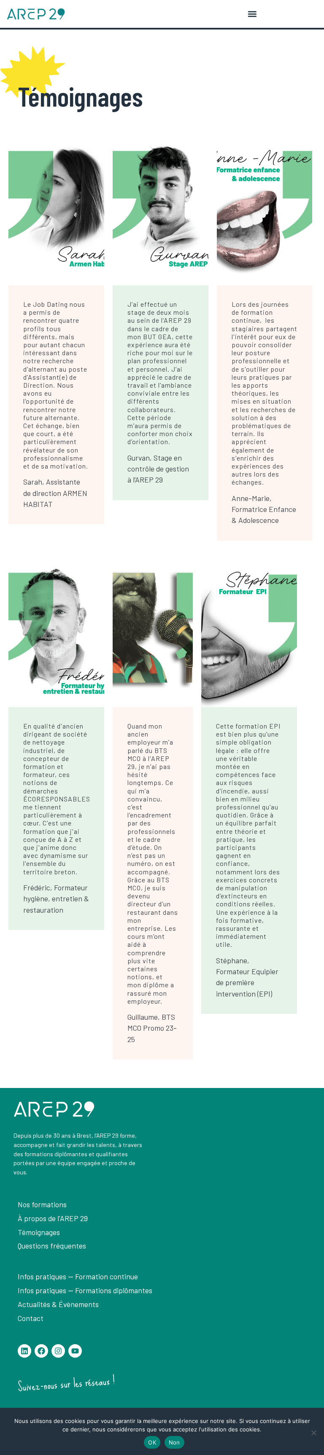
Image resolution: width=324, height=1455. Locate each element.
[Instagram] (58, 1351)
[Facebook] (41, 1351)
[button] (252, 14)
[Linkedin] (24, 1351)
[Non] (313, 1432)
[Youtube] (75, 1351)
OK (152, 1442)
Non (174, 1442)
